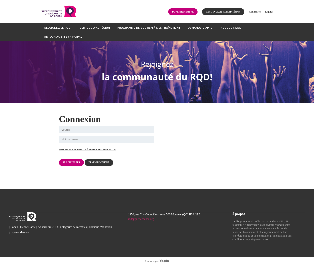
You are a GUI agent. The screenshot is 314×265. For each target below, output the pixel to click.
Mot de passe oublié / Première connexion (87, 149)
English (269, 11)
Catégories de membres (73, 226)
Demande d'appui (200, 27)
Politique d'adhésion (94, 27)
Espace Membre (20, 232)
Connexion (255, 11)
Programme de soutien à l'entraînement (149, 27)
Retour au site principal (63, 36)
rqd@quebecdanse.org (141, 219)
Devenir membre (183, 12)
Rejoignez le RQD (57, 27)
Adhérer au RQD (48, 226)
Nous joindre (230, 27)
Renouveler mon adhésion (223, 12)
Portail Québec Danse (23, 226)
